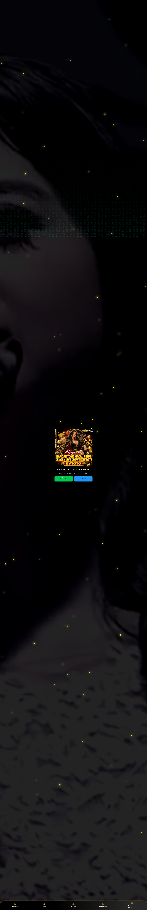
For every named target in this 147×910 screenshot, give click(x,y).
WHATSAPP (102, 906)
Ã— (92, 429)
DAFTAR (73, 906)
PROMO (15, 906)
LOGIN (44, 906)
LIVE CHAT (130, 906)
